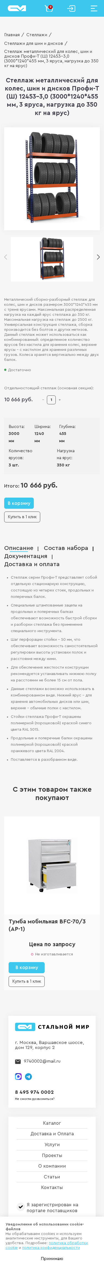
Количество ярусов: (18, 454)
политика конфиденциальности (51, 1248)
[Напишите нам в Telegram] (28, 1076)
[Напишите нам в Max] (18, 1076)
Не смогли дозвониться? (35, 1098)
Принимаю (52, 1258)
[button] (98, 257)
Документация (25, 556)
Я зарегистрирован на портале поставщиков (52, 1207)
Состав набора (66, 548)
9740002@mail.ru (42, 1061)
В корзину (19, 503)
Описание (18, 548)
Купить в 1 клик (22, 517)
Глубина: (63, 427)
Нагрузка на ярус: (65, 454)
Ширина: (38, 427)
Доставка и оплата (32, 564)
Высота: (13, 427)
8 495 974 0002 (34, 1092)
